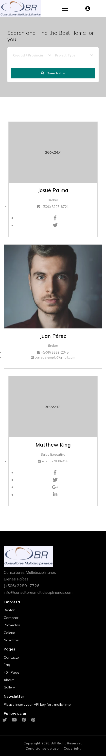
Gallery (9, 687)
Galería (9, 632)
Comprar (11, 617)
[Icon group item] (4, 720)
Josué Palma (53, 190)
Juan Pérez (53, 336)
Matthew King (53, 444)
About (9, 680)
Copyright (72, 748)
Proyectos (12, 625)
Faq (7, 665)
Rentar (9, 610)
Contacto (11, 657)
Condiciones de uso (42, 748)
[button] (88, 8)
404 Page (11, 672)
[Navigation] (65, 8)
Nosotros (11, 640)
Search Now (56, 73)
